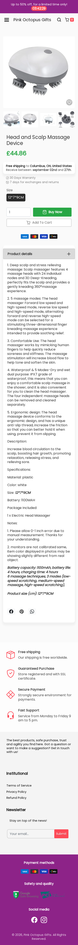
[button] (59, 20)
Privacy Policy (16, 792)
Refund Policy (16, 798)
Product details (19, 253)
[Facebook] (34, 920)
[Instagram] (44, 920)
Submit (61, 834)
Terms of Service (19, 785)
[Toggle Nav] (6, 19)
